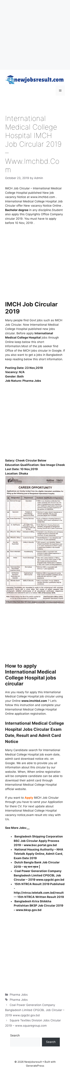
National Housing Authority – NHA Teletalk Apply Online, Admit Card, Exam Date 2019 (38, 854)
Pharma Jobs (19, 994)
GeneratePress (35, 1065)
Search (15, 1035)
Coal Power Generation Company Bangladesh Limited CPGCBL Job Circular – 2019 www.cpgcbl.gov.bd (39, 875)
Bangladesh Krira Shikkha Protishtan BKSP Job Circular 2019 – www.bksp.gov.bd (38, 906)
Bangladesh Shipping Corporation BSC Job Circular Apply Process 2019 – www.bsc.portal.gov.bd (38, 841)
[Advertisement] (35, 35)
